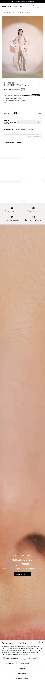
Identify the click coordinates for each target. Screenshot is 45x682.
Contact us (20, 575)
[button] (33, 6)
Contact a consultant (33, 136)
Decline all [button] (22, 674)
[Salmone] (15, 113)
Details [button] (18, 142)
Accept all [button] (22, 669)
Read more (24, 654)
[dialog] (22, 661)
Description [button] (9, 142)
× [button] (42, 642)
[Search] (33, 6)
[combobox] (40, 642)
